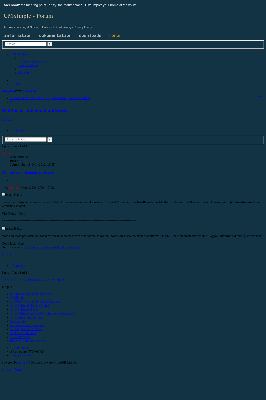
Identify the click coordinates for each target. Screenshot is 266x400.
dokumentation (55, 35)
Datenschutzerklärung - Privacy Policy (67, 27)
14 (27, 90)
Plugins (62, 247)
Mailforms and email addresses (35, 110)
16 (20, 160)
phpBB (23, 362)
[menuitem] (32, 61)
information (18, 35)
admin (6, 153)
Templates (47, 247)
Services (74, 247)
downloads (90, 35)
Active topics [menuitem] (8, 90)
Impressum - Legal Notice (21, 27)
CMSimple (31, 247)
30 (31, 90)
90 (34, 90)
